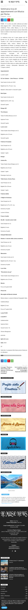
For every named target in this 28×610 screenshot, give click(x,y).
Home (2, 5)
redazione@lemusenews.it (6, 503)
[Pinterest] (8, 19)
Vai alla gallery (5, 494)
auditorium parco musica (9, 355)
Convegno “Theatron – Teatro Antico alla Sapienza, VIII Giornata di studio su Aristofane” (7, 370)
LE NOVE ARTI (4, 591)
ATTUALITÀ (3, 587)
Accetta (4, 607)
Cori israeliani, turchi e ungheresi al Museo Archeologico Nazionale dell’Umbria (21, 369)
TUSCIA (2, 598)
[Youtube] (15, 551)
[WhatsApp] (12, 19)
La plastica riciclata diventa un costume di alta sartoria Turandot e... (18, 568)
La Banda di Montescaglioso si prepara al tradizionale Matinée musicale (16, 576)
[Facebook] (2, 19)
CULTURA (3, 589)
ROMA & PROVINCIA (7, 5)
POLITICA (3, 593)
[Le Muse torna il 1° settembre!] (4, 562)
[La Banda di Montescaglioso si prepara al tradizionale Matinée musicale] (4, 576)
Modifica (3, 605)
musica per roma (18, 355)
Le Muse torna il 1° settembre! (16, 560)
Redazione (4, 16)
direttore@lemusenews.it (14, 546)
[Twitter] (5, 19)
